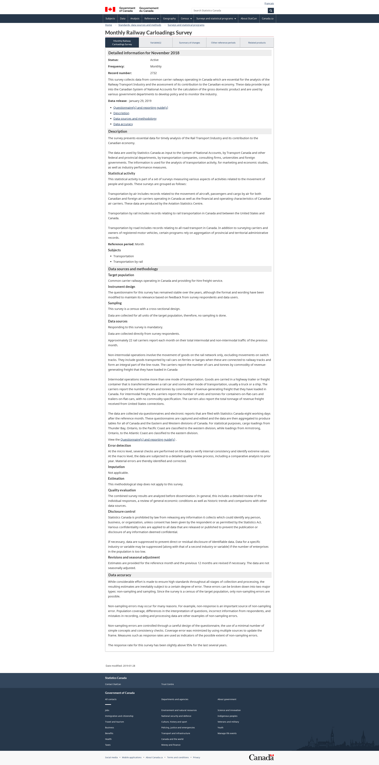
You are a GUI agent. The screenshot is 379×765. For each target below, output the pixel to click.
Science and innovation (229, 710)
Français (269, 3)
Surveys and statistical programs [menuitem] (214, 18)
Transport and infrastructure (175, 733)
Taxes (108, 744)
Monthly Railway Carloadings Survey (122, 42)
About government (227, 699)
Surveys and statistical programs (186, 25)
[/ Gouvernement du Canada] (131, 10)
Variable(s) (155, 42)
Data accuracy (123, 124)
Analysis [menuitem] (134, 18)
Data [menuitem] (122, 18)
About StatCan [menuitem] (249, 18)
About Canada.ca (154, 757)
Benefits (109, 733)
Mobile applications (132, 757)
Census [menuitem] (185, 18)
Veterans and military (228, 721)
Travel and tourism (114, 721)
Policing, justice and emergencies (178, 727)
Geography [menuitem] (169, 18)
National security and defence (176, 716)
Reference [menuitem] (150, 18)
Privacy (196, 757)
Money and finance (170, 744)
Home (108, 25)
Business (109, 727)
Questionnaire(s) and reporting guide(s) (140, 108)
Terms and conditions (178, 757)
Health (108, 739)
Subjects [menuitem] (110, 18)
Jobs (107, 710)
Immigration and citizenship (119, 716)
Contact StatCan (113, 684)
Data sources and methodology (134, 119)
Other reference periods (223, 42)
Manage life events (227, 733)
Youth (220, 727)
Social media (111, 757)
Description (121, 113)
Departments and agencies (174, 699)
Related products (257, 42)
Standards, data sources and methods (139, 25)
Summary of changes (189, 42)
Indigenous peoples (227, 716)
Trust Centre (167, 684)
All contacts (111, 699)
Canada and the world (172, 739)
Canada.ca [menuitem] (267, 18)
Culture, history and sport (174, 721)
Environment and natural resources (179, 710)
